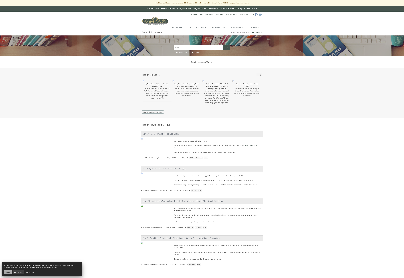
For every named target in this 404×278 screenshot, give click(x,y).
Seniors (193, 190)
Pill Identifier (209, 14)
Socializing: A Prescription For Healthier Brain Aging (164, 168)
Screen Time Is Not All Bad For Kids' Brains (161, 134)
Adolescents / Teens (196, 158)
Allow (8, 272)
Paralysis (198, 227)
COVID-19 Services (238, 27)
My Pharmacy (177, 27)
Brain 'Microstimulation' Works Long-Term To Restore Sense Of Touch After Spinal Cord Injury (183, 201)
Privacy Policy (29, 272)
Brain (206, 158)
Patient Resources (197, 27)
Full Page (183, 158)
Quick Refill (220, 14)
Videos (197, 52)
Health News (183, 52)
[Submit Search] (226, 47)
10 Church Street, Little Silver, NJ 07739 (161, 8)
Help (201, 14)
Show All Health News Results (153, 112)
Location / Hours (231, 14)
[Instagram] (260, 14)
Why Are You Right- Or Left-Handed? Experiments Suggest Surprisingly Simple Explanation (181, 238)
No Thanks (18, 272)
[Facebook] (256, 14)
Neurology (190, 227)
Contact (255, 27)
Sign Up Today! (243, 14)
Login (252, 14)
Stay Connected (218, 27)
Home (233, 32)
